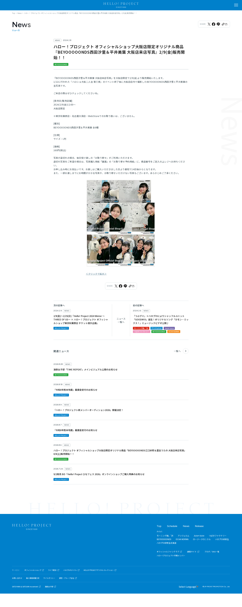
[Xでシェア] (209, 24)
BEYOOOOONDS (164, 539)
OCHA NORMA (182, 539)
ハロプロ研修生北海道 (166, 542)
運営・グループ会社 (66, 578)
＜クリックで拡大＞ (96, 273)
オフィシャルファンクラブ (168, 551)
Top (159, 526)
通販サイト (191, 551)
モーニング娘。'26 (165, 535)
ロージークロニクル (202, 539)
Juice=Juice (199, 535)
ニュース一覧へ (121, 320)
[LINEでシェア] (218, 24)
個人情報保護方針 (32, 578)
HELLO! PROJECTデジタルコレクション (99, 570)
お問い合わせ (17, 578)
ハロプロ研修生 (222, 539)
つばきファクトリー (217, 535)
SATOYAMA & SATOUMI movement (25, 586)
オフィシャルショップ (32, 570)
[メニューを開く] (236, 5)
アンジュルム (183, 535)
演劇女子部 (49, 586)
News (186, 526)
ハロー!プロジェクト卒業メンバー (171, 555)
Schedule (172, 526)
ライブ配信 (52, 570)
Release (199, 526)
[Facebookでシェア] (213, 24)
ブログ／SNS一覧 (211, 551)
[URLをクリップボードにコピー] (224, 24)
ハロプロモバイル (70, 570)
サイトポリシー (49, 578)
